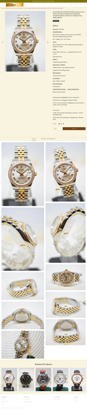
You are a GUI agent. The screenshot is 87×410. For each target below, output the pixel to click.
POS (11, 408)
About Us (76, 401)
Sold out (74, 128)
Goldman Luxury (5, 408)
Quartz (2, 402)
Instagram (58, 399)
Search (75, 399)
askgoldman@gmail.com (28, 401)
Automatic (3, 399)
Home (2, 8)
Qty (55, 128)
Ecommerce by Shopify (18, 408)
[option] (25, 41)
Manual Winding (4, 401)
